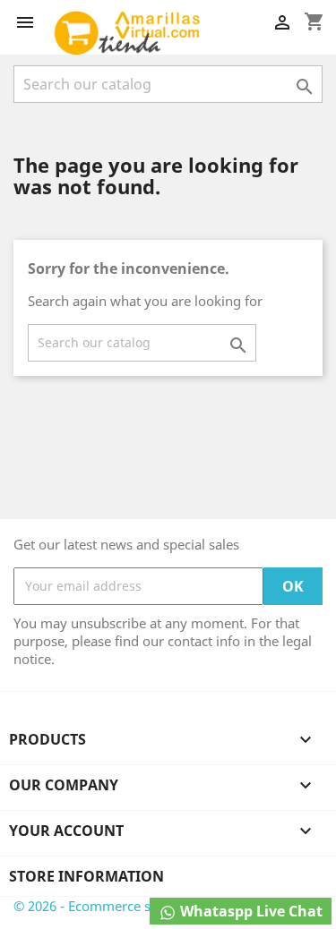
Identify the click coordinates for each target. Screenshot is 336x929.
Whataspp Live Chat (250, 911)
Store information (86, 876)
